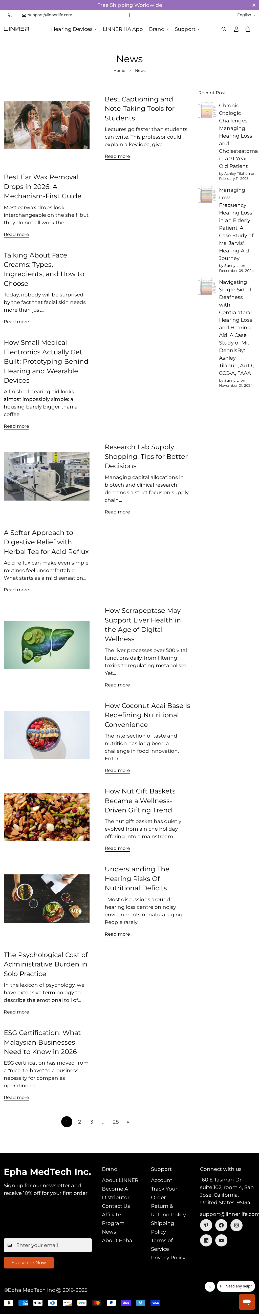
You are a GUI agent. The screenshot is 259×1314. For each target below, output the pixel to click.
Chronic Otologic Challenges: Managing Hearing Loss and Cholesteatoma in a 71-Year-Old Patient (238, 135)
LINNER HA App (123, 29)
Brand (157, 29)
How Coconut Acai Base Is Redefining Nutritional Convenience (147, 715)
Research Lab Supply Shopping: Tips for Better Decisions (146, 456)
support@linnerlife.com (227, 1214)
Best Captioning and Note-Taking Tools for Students (140, 108)
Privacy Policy (168, 1258)
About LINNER (120, 1180)
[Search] (223, 29)
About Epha (117, 1240)
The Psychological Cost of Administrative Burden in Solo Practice (46, 964)
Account (161, 1180)
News (109, 1232)
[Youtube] (221, 1240)
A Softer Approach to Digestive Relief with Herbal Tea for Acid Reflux (46, 542)
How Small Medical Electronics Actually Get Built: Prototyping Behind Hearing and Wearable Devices (46, 361)
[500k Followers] (221, 1225)
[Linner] (16, 29)
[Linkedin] (206, 1240)
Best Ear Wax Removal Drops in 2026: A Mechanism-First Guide (42, 186)
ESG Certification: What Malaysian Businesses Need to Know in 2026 (42, 1042)
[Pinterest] (206, 1225)
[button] (248, 29)
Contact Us (116, 1206)
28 (116, 1122)
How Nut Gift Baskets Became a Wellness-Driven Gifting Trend (140, 800)
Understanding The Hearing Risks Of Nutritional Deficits (137, 878)
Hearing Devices (72, 29)
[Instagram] (236, 1225)
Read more (117, 156)
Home (119, 70)
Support (185, 29)
